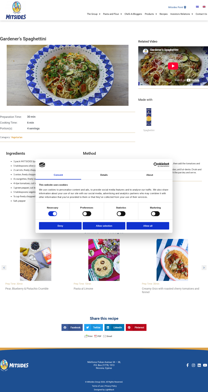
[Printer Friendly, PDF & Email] (98, 336)
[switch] (87, 213)
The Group (92, 14)
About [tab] (149, 175)
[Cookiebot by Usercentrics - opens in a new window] (156, 164)
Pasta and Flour (111, 14)
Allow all (147, 226)
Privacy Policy (111, 386)
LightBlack (109, 389)
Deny (60, 226)
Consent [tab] (58, 175)
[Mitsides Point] (185, 7)
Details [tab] (104, 175)
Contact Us (201, 14)
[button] (204, 267)
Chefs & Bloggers (133, 14)
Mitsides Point (175, 7)
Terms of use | (98, 386)
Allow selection (104, 226)
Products (149, 14)
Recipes (164, 14)
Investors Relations (180, 14)
